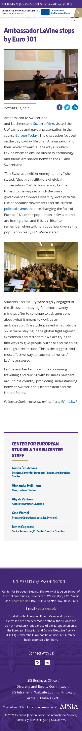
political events (16, 208)
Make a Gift (49, 698)
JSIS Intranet (20, 692)
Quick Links (77, 12)
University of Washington (41, 581)
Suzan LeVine (43, 123)
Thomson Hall (21, 601)
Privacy (67, 692)
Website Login (45, 692)
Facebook (59, 107)
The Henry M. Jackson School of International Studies (37, 4)
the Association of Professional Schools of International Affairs (68, 707)
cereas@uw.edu (46, 608)
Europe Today (26, 135)
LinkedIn (75, 107)
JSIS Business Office (41, 680)
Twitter (67, 107)
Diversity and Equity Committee (41, 686)
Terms (30, 698)
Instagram (39, 662)
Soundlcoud (48, 662)
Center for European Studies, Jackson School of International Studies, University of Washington (28, 14)
